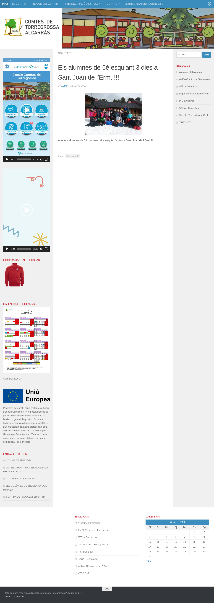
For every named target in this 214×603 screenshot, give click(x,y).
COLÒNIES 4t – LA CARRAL (21, 478)
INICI (5, 4)
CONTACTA (113, 4)
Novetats (65, 53)
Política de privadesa (15, 596)
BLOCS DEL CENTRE (46, 4)
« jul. (148, 560)
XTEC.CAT (185, 122)
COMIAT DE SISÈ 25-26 (18, 460)
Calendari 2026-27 (12, 378)
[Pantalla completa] (46, 159)
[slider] (24, 159)
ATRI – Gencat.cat (188, 86)
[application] (26, 110)
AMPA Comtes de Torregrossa (194, 79)
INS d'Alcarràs (186, 100)
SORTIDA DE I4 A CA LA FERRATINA (25, 496)
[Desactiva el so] (41, 159)
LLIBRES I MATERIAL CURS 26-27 (145, 4)
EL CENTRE (19, 4)
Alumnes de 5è (72, 156)
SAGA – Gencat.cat (189, 108)
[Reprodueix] (7, 159)
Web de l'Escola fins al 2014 (193, 115)
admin (64, 86)
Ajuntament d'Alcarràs (190, 72)
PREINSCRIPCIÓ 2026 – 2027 (82, 4)
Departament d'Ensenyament (194, 93)
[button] (26, 110)
